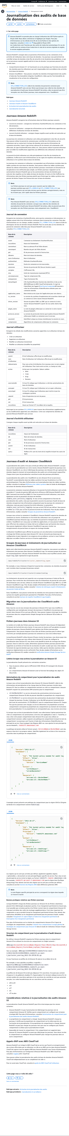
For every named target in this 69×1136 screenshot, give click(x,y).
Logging (16, 1054)
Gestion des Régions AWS (28, 885)
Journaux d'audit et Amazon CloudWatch (22, 103)
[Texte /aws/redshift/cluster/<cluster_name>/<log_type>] (65, 560)
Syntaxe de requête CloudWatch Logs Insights (35, 597)
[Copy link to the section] (5, 116)
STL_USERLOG (34, 188)
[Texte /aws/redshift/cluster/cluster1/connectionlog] (65, 573)
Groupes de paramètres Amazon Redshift (41, 512)
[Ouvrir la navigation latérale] (2, 11)
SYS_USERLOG (29, 409)
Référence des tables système (36, 484)
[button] (12, 31)
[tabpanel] (37, 770)
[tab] (10, 740)
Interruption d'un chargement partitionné (20, 919)
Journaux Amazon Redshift (18, 101)
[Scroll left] (10, 5)
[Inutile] (14, 793)
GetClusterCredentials (47, 286)
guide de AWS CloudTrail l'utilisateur (47, 1063)
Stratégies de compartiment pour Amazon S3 (21, 927)
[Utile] (11, 793)
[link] (37, 11)
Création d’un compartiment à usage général (47, 924)
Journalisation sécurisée (17, 109)
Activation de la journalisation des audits (22, 106)
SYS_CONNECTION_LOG (19, 86)
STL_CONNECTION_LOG (49, 188)
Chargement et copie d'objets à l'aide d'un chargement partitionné (35, 917)
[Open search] (65, 6)
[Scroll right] (61, 5)
